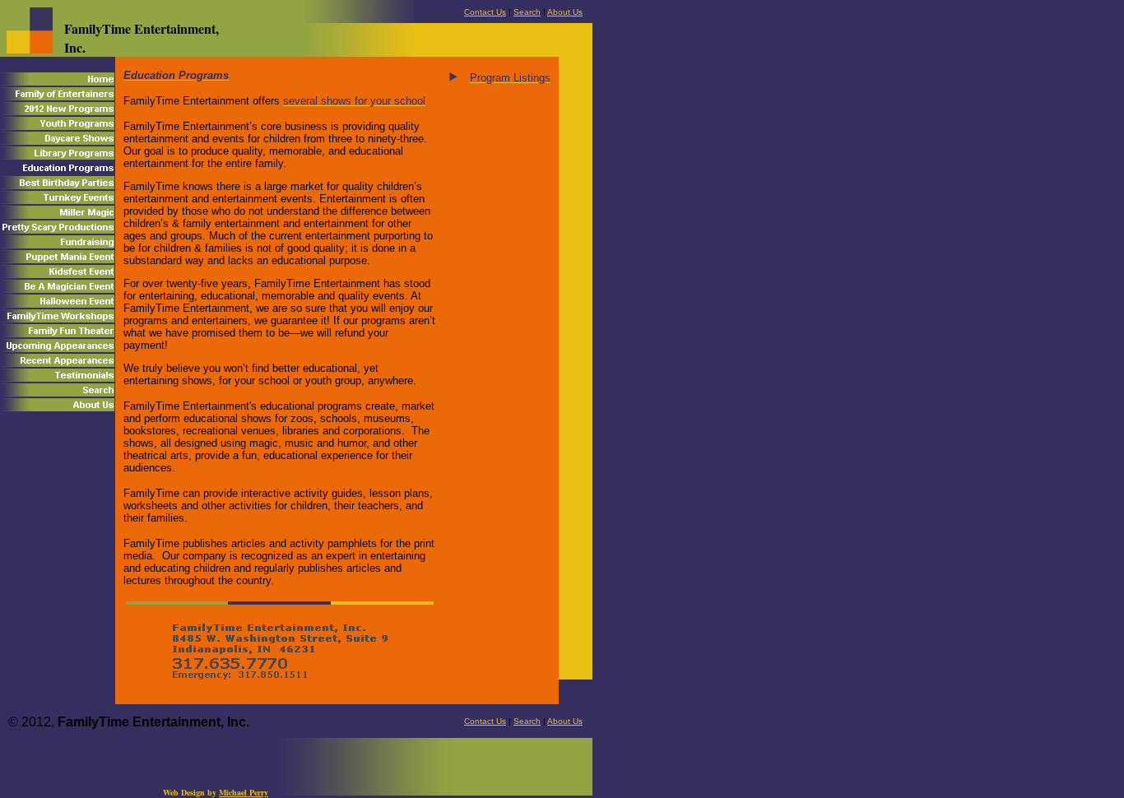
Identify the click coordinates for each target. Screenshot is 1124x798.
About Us (565, 11)
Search (527, 11)
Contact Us (485, 11)
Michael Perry (243, 792)
